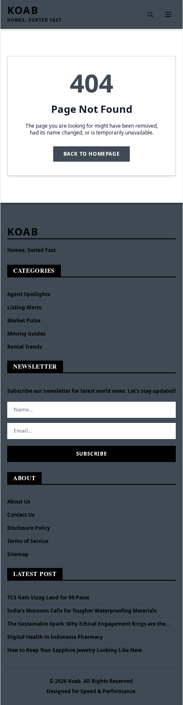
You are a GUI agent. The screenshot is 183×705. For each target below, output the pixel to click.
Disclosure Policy (28, 528)
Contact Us (20, 514)
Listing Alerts (24, 307)
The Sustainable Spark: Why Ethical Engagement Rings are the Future (86, 624)
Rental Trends (24, 346)
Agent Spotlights (28, 294)
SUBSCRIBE (91, 453)
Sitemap (18, 554)
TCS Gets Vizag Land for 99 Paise (48, 597)
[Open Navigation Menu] (168, 14)
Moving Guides (26, 333)
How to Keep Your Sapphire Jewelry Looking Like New (74, 650)
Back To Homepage (91, 153)
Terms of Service (28, 541)
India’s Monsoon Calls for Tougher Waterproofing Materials (82, 610)
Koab (22, 10)
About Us (18, 501)
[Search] (150, 14)
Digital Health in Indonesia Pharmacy (55, 637)
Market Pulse (23, 320)
